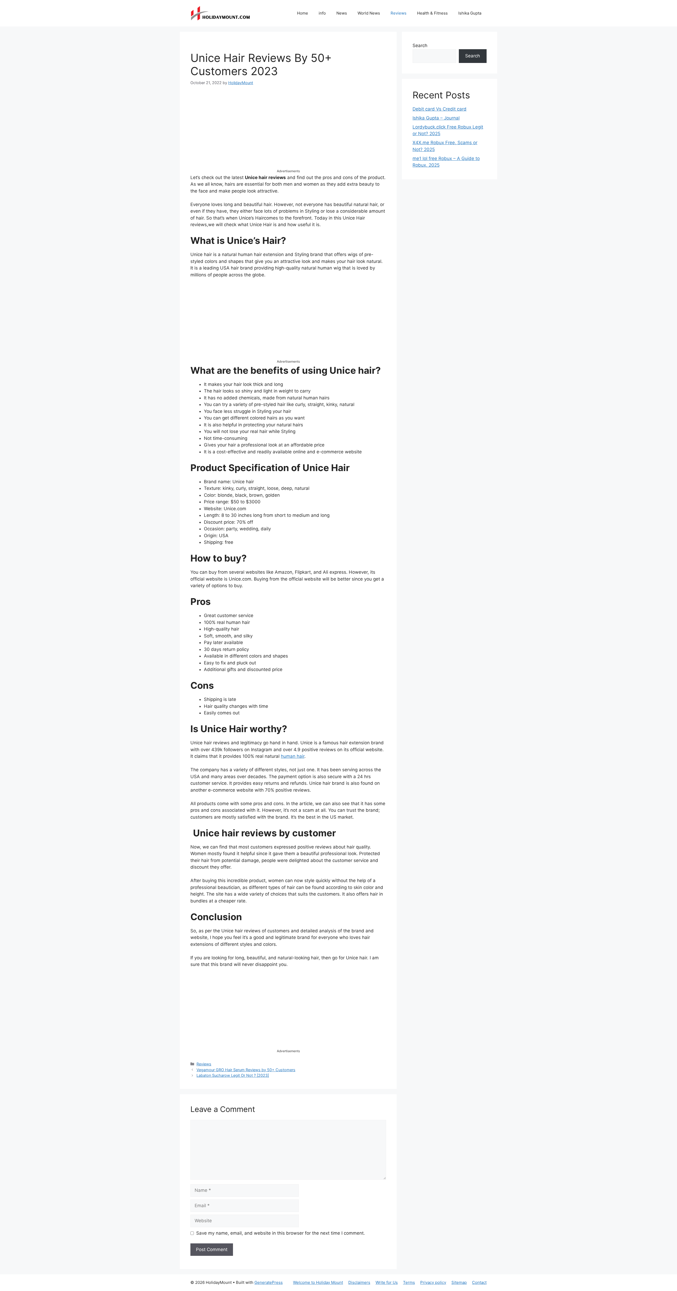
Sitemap (459, 1282)
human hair (292, 756)
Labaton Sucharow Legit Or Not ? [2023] (232, 1075)
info (322, 13)
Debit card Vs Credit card (439, 109)
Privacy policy (433, 1282)
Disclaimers (359, 1282)
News (341, 13)
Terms (409, 1282)
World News (369, 13)
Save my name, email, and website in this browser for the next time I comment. (280, 1233)
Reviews (398, 13)
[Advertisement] (288, 132)
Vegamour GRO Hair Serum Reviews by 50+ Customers (245, 1070)
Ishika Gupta (469, 13)
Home (302, 13)
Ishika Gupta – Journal (436, 118)
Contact (479, 1282)
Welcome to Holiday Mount (318, 1282)
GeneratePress (268, 1282)
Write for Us (387, 1282)
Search (420, 45)
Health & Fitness (432, 13)
